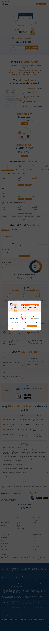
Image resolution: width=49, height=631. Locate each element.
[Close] (39, 301)
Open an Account (31, 326)
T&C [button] (24, 328)
